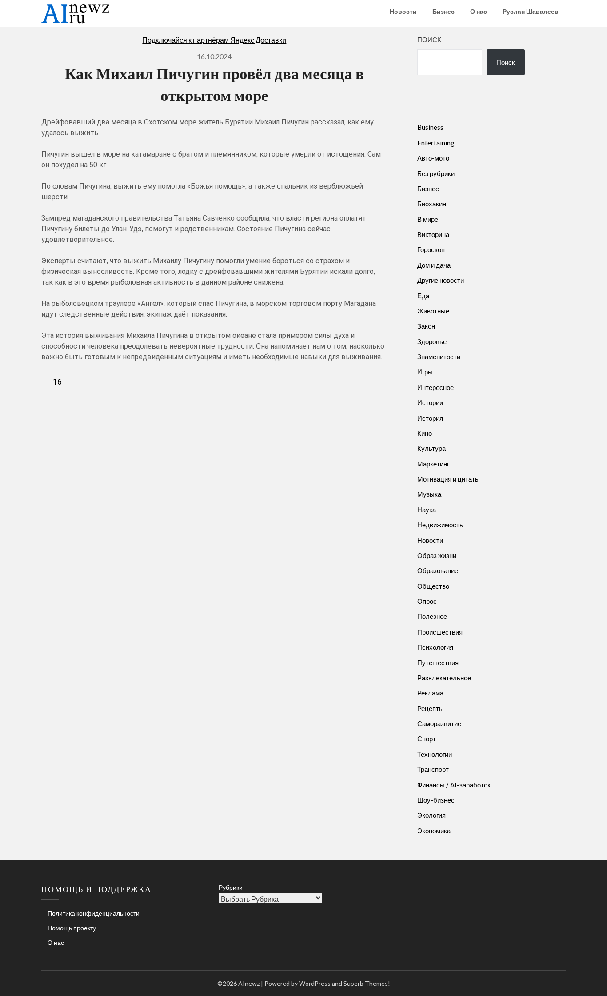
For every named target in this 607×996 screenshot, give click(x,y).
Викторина (433, 234)
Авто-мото (433, 158)
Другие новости (440, 280)
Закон (426, 326)
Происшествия (440, 632)
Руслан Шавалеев (531, 11)
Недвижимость (440, 525)
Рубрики (231, 887)
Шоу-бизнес (436, 800)
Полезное (432, 616)
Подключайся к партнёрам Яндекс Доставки (214, 40)
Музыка (429, 494)
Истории (430, 402)
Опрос (427, 601)
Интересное (435, 387)
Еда (423, 296)
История (430, 418)
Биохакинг (432, 204)
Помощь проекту (72, 928)
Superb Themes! (366, 983)
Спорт (426, 739)
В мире (427, 219)
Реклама (430, 693)
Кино (424, 433)
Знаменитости (438, 357)
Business (430, 127)
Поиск (429, 40)
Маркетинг (433, 464)
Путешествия (438, 663)
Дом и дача (434, 265)
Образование (437, 570)
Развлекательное (444, 678)
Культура (431, 448)
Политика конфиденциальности (94, 913)
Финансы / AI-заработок (454, 785)
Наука (426, 510)
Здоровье (432, 341)
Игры (425, 372)
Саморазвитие (439, 723)
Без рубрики (436, 173)
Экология (431, 815)
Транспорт (433, 769)
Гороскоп (431, 249)
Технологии (434, 754)
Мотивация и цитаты (448, 479)
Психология (435, 647)
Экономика (434, 831)
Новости (403, 11)
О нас (478, 11)
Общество (433, 586)
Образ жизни (436, 555)
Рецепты (430, 708)
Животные (433, 311)
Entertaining (436, 143)
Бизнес (443, 11)
